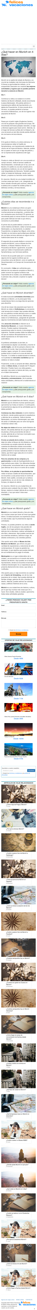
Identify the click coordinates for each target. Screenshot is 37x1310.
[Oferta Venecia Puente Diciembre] (18, 647)
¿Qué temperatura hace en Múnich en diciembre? (17, 1115)
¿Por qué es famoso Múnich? (15, 829)
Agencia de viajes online (7, 1300)
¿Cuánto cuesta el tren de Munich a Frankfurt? (17, 933)
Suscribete (31, 770)
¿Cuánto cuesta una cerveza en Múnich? (16, 1064)
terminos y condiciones (15, 773)
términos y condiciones (22, 630)
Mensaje (3, 618)
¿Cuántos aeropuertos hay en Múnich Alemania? (17, 1010)
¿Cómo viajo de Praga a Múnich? (16, 804)
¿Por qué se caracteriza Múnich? (16, 1239)
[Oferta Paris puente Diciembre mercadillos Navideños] (18, 707)
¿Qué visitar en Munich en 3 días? (16, 1189)
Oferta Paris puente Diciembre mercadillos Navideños (17, 716)
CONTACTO (29, 1300)
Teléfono (3, 612)
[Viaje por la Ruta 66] (18, 731)
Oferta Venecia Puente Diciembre (12, 656)
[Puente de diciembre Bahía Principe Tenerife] (18, 749)
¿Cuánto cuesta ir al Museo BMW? (16, 1140)
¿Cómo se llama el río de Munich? (16, 1264)
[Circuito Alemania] (18, 669)
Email (2, 605)
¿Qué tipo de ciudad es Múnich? (16, 1090)
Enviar (18, 634)
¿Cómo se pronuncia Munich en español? (16, 880)
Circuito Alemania (8, 676)
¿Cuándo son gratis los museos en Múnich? (16, 983)
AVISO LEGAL (20, 1300)
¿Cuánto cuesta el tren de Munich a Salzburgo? (17, 854)
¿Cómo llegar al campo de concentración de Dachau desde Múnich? (16, 1037)
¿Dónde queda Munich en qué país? (17, 1165)
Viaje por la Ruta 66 (9, 736)
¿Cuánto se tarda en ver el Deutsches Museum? (17, 1214)
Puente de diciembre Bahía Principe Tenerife (15, 756)
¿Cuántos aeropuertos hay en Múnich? (18, 958)
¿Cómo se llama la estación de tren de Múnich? (18, 907)
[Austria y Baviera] (18, 692)
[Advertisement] (18, 25)
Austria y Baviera (8, 696)
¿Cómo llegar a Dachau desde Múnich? (18, 1288)
